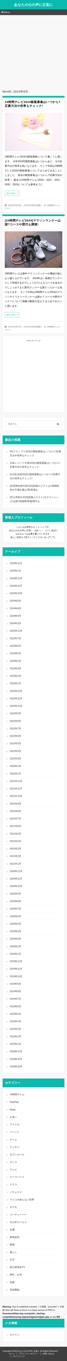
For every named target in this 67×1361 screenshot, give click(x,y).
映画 (12, 1244)
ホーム (12, 1354)
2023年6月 (15, 645)
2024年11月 (16, 585)
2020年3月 (15, 938)
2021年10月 (16, 796)
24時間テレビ (53, 205)
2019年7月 (15, 998)
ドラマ (13, 1184)
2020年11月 (16, 878)
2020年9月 (15, 893)
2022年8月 (15, 721)
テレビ (8, 208)
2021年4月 (15, 841)
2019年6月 (15, 1006)
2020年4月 (15, 931)
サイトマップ (19, 1356)
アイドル (15, 1124)
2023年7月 (15, 638)
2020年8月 (15, 901)
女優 (12, 1229)
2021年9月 (15, 803)
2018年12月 (16, 1051)
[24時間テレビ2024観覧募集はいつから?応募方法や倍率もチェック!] (33, 133)
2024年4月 (15, 615)
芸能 (12, 1282)
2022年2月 (15, 766)
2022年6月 (15, 736)
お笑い (13, 1117)
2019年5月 (15, 1013)
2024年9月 (15, 600)
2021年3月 (15, 848)
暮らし (13, 1252)
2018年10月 (16, 1066)
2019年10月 (16, 976)
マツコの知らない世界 (22, 1199)
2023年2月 (15, 675)
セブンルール (17, 1154)
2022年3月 (15, 758)
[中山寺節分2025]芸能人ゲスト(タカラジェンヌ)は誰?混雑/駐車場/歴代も (34, 499)
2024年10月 (16, 593)
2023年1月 (15, 683)
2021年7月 (15, 818)
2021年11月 (16, 788)
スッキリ (15, 1147)
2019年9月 (15, 983)
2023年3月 (15, 668)
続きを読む (11, 193)
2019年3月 (15, 1029)
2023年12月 (16, 630)
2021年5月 (15, 833)
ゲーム (13, 1139)
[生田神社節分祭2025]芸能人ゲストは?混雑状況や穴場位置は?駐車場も (34, 487)
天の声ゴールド (18, 1222)
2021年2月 (15, 856)
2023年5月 (15, 653)
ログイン (15, 1334)
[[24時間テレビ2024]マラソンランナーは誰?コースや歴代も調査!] (33, 250)
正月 (12, 1259)
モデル (13, 1207)
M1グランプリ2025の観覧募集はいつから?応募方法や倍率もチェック (35, 453)
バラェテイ (16, 1192)
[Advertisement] (33, 50)
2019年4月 (15, 1021)
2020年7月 (15, 908)
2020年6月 (15, 916)
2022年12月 (16, 691)
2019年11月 (16, 968)
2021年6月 (15, 826)
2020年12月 (16, 871)
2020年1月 (15, 953)
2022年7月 (15, 728)
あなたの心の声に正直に (33, 4)
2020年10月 (16, 886)
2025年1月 (15, 570)
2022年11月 (16, 698)
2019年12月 (16, 961)
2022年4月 (15, 751)
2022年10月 (16, 706)
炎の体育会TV (17, 1267)
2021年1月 (15, 863)
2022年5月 (15, 743)
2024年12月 (16, 578)
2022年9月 (15, 713)
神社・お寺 (16, 1274)
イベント (15, 1131)
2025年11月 (16, 563)
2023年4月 (15, 661)
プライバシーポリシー (28, 1354)
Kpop (12, 1109)
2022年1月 (15, 773)
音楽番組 (15, 1289)
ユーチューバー (18, 1214)
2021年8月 (15, 811)
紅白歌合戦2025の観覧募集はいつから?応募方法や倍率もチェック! (35, 476)
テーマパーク (17, 1177)
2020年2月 (15, 946)
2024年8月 (15, 608)
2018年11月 (16, 1059)
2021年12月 (16, 781)
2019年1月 (15, 1044)
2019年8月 (15, 991)
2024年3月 (15, 623)
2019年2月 (15, 1036)
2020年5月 (15, 923)
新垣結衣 (15, 1237)
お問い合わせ (48, 1354)
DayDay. (14, 1101)
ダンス (13, 1162)
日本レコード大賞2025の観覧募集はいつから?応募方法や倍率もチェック (35, 465)
